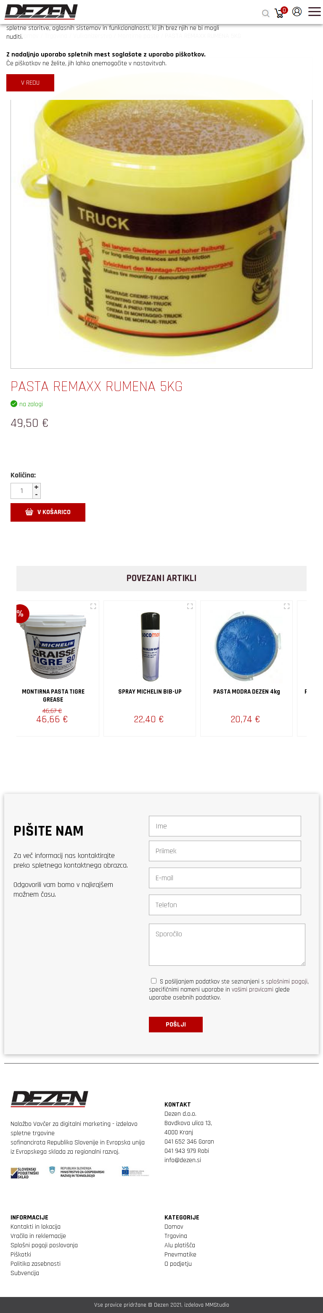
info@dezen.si (182, 1160)
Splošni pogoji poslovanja (44, 1245)
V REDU (30, 82)
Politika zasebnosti (36, 1263)
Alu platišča (179, 1245)
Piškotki (21, 1254)
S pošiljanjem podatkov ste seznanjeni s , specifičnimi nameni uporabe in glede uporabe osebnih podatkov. (229, 990)
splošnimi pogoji (286, 982)
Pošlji (176, 1024)
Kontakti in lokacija (36, 1226)
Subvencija (25, 1273)
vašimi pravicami (252, 990)
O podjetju (178, 1263)
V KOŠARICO (54, 512)
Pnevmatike (180, 1254)
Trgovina (175, 1236)
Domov (173, 1226)
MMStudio (217, 1305)
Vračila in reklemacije (38, 1236)
